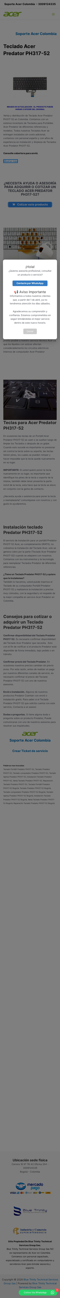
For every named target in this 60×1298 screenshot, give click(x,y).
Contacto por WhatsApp (30, 283)
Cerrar (30, 331)
